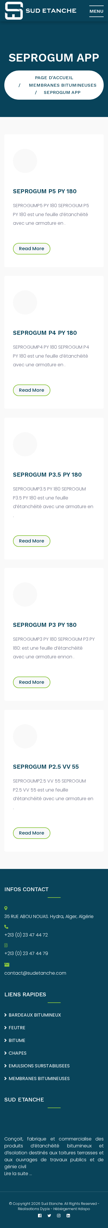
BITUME (17, 1040)
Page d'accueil (54, 77)
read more (31, 248)
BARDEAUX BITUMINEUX (35, 1015)
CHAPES (17, 1053)
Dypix (45, 1208)
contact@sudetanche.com (35, 973)
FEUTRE (17, 1027)
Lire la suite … (18, 1173)
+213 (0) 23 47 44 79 (26, 953)
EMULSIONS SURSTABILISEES (39, 1065)
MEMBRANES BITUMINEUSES (62, 85)
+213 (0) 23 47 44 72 (26, 935)
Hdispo (84, 1208)
